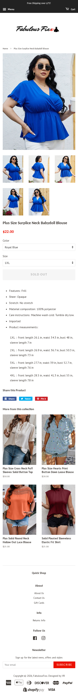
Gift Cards (39, 602)
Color (6, 240)
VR (63, 675)
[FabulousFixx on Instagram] (43, 638)
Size (5, 256)
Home (5, 49)
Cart (72, 9)
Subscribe (64, 664)
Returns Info (39, 620)
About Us (39, 593)
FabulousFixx (40, 675)
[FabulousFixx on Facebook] (35, 638)
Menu (10, 9)
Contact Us (39, 597)
